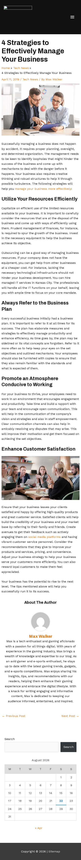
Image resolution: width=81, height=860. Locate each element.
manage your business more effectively (43, 189)
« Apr (38, 828)
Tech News (30, 79)
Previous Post (13, 716)
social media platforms (44, 537)
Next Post (70, 716)
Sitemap (54, 851)
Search (10, 739)
